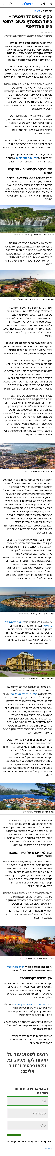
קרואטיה (48, 1149)
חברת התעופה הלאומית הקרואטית (32, 1004)
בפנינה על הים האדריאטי (23, 694)
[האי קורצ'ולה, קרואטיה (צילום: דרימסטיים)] (27, 798)
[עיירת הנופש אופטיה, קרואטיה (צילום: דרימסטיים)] (27, 943)
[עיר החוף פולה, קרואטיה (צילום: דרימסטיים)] (27, 458)
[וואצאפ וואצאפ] (10, 3)
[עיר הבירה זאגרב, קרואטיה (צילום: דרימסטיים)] (27, 665)
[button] (43, 4)
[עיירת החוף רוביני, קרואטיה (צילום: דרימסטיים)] (27, 601)
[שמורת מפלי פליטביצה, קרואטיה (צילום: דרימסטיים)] (27, 221)
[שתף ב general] (4, 3)
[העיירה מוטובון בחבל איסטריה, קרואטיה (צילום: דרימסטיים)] (27, 286)
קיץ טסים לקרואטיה (27, 158)
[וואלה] (27, 3)
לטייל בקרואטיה (16, 967)
